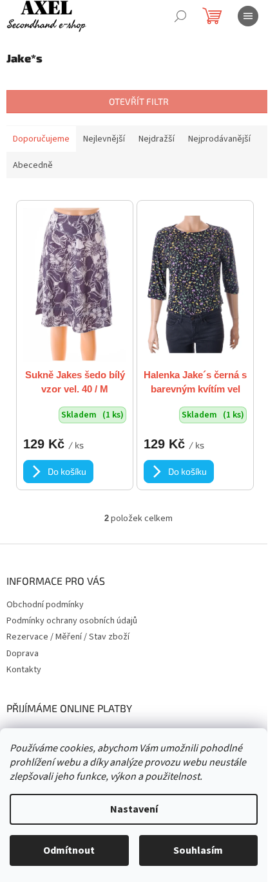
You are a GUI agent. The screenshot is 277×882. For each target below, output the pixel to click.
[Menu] (248, 16)
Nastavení (134, 809)
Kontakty (23, 669)
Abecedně (33, 165)
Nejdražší (156, 139)
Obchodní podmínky (45, 604)
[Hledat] (180, 16)
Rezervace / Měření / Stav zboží (67, 636)
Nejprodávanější (219, 139)
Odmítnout (69, 850)
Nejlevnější (104, 139)
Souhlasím (198, 850)
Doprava (22, 653)
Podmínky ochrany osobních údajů (71, 620)
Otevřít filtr (139, 101)
